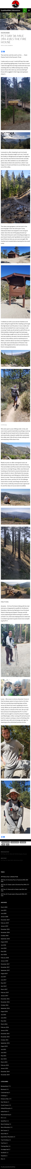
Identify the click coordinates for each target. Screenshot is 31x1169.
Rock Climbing (5, 1124)
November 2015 (5, 1036)
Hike (3, 844)
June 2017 (3, 980)
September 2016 (5, 1008)
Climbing (3, 1095)
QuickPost (3, 1121)
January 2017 (4, 995)
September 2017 (5, 970)
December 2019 (5, 919)
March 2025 (4, 907)
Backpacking (5, 842)
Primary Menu (29, 10)
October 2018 (4, 935)
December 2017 (5, 964)
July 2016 (3, 1014)
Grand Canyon (5, 1105)
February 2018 (5, 957)
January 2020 (4, 916)
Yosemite (3, 1155)
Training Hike (4, 1146)
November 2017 (5, 967)
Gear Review (4, 1102)
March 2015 (4, 1062)
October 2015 (4, 1040)
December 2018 (5, 929)
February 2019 (5, 923)
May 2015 (3, 1055)
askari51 (10, 45)
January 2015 (4, 1068)
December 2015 (5, 1033)
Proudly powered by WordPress (8, 1167)
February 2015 (5, 1065)
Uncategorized (5, 32)
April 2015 (4, 1059)
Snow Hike (4, 1133)
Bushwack (3, 1089)
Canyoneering (4, 1092)
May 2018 (3, 951)
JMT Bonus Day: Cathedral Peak (9, 876)
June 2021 (3, 910)
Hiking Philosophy (6, 1108)
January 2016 (4, 1030)
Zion (2, 1159)
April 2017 (4, 986)
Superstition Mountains (7, 1136)
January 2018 (4, 961)
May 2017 (3, 983)
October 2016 (4, 1005)
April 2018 (4, 954)
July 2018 (3, 945)
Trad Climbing (4, 1140)
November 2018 (5, 932)
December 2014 (5, 1071)
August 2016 (4, 1011)
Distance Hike (14, 842)
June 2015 (3, 1052)
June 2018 (3, 948)
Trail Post (3, 1143)
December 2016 (5, 999)
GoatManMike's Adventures (10, 10)
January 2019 (4, 926)
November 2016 (5, 1002)
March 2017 (4, 989)
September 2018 (5, 938)
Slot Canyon (4, 1130)
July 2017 (3, 976)
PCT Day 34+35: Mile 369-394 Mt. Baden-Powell (14, 853)
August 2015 (4, 1046)
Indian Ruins (4, 1111)
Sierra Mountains (5, 1127)
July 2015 (3, 1049)
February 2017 (5, 992)
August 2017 (4, 973)
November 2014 (5, 1074)
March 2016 (4, 1024)
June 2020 (3, 913)
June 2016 (3, 1017)
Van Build (3, 1152)
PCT (8, 844)
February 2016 (5, 1027)
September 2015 (5, 1043)
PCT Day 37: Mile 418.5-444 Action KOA (12, 859)
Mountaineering (5, 1114)
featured (23, 842)
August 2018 (4, 942)
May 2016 (3, 1021)
